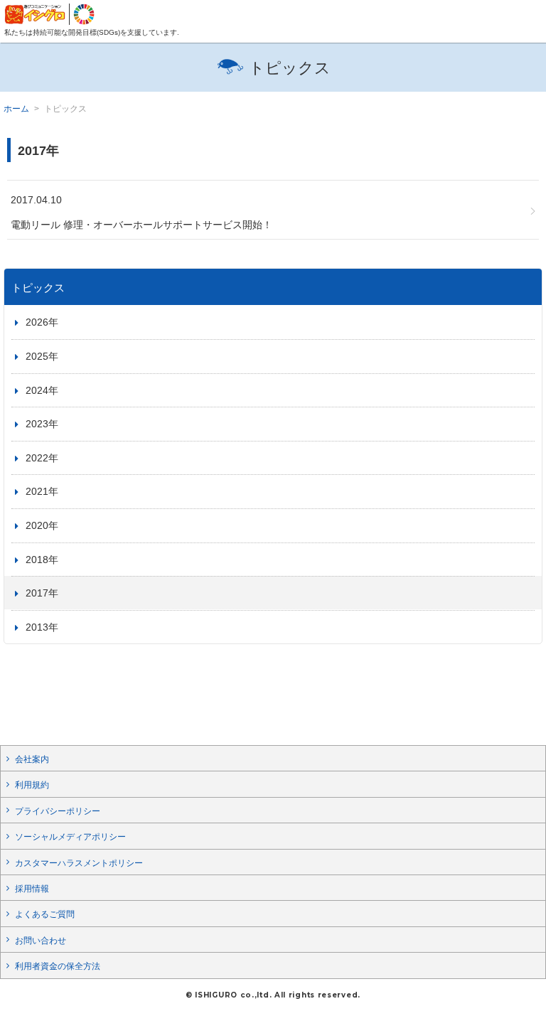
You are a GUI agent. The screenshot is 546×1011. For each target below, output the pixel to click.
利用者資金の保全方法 (57, 966)
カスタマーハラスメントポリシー (79, 863)
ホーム (16, 109)
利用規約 (32, 785)
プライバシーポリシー (57, 811)
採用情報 (32, 889)
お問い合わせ (40, 941)
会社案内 (32, 759)
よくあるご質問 (45, 914)
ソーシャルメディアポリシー (70, 837)
